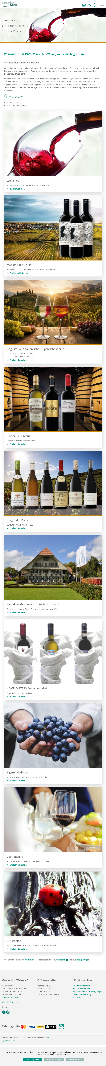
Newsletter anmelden (81, 986)
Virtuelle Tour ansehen (11, 1002)
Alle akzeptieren (32, 1059)
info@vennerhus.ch (10, 997)
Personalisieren (74, 1059)
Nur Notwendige (54, 1059)
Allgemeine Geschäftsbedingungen (87, 991)
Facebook (61, 960)
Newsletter (29, 960)
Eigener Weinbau (13, 31)
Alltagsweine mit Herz (82, 989)
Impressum (77, 997)
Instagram (80, 960)
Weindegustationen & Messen (19, 25)
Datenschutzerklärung (82, 994)
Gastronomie (11, 20)
